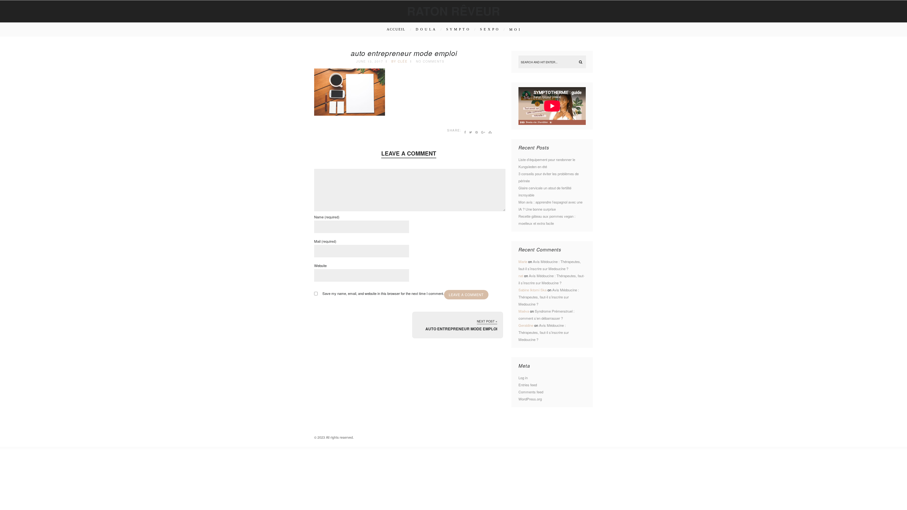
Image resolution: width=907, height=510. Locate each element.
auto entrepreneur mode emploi (404, 53)
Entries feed (527, 384)
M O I (514, 29)
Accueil (396, 29)
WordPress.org (530, 398)
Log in (523, 377)
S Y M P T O (458, 29)
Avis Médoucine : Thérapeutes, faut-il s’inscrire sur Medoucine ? (548, 296)
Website (320, 265)
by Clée (399, 61)
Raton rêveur (453, 10)
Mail (325, 241)
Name (326, 216)
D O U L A (426, 29)
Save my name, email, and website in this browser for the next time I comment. (383, 293)
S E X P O (489, 29)
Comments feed (530, 391)
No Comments (430, 61)
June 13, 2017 (369, 61)
